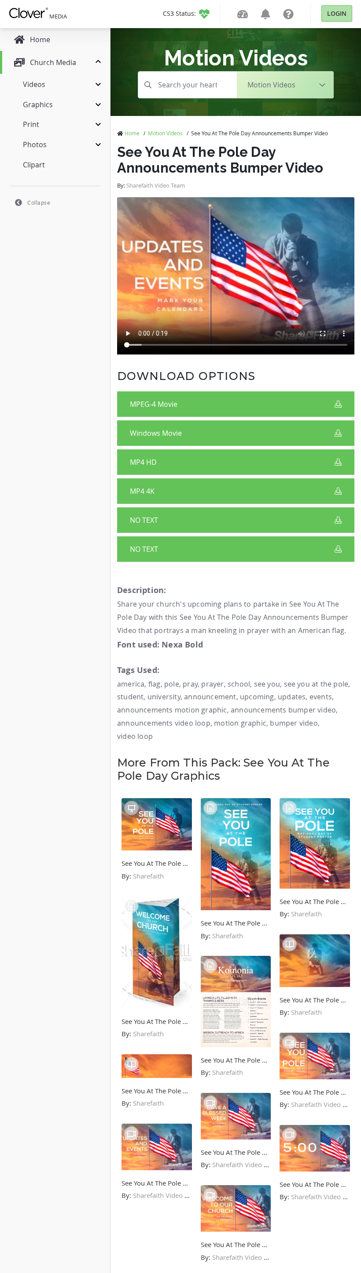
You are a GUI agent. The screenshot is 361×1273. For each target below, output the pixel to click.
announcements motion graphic (172, 710)
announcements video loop (163, 723)
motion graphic (240, 723)
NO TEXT (144, 520)
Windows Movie (156, 433)
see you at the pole (316, 684)
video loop (135, 736)
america (130, 684)
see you (267, 684)
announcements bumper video (283, 710)
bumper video (293, 723)
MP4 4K (142, 491)
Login (336, 13)
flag (154, 684)
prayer (212, 684)
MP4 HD (143, 462)
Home (132, 133)
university (163, 697)
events (320, 697)
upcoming (257, 697)
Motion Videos (165, 133)
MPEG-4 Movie (153, 404)
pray (190, 684)
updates (292, 697)
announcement (210, 697)
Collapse (38, 202)
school (239, 684)
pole (171, 684)
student (130, 697)
